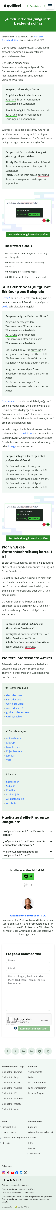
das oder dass (14, 695)
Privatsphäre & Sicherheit (41, 1132)
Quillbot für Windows (12, 1098)
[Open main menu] (50, 5)
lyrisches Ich (13, 747)
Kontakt (32, 1148)
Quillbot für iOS (9, 1093)
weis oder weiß (14, 708)
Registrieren (36, 6)
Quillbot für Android (12, 1087)
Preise (31, 1077)
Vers (8, 759)
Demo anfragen (36, 1093)
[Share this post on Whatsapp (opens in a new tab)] (31, 1051)
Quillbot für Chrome (12, 1071)
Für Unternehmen (37, 1082)
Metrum (10, 742)
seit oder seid (14, 699)
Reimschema (13, 738)
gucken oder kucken (17, 712)
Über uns (32, 1127)
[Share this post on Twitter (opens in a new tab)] (15, 1051)
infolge (12, 446)
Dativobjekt (12, 794)
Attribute (11, 803)
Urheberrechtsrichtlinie (11, 1192)
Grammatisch (9, 401)
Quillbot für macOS (11, 1103)
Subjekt (10, 786)
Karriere (32, 1137)
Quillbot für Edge (10, 1077)
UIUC (26, 1207)
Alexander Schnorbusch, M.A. (28, 915)
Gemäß (6, 298)
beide (5, 306)
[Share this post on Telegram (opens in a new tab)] (39, 1051)
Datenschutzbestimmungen (13, 1189)
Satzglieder (12, 781)
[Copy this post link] (48, 1051)
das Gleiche (25, 433)
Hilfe (30, 1142)
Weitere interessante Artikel (23, 271)
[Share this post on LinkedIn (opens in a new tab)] (23, 1051)
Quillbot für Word (10, 1109)
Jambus (10, 755)
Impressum (29, 1192)
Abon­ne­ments (35, 1071)
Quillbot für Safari (11, 1082)
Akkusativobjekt (15, 798)
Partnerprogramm (37, 1087)
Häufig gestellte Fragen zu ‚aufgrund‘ (27, 277)
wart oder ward (15, 703)
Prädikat (11, 790)
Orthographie (14, 716)
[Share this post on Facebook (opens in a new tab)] (7, 1051)
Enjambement (14, 751)
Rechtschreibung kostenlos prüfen (28, 234)
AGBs (30, 1189)
